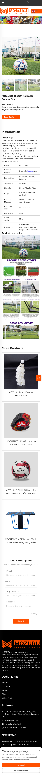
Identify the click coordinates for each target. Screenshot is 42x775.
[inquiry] (38, 378)
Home (6, 22)
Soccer (25, 22)
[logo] (14, 11)
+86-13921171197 (12, 720)
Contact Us (7, 698)
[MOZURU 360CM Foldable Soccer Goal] (21, 56)
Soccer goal (35, 22)
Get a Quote (9, 117)
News (4, 690)
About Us (6, 683)
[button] (4, 55)
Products (16, 22)
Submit (21, 621)
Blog (4, 694)
